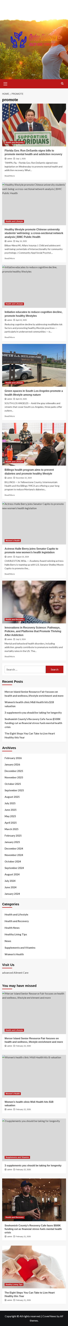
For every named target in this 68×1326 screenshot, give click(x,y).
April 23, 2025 (21, 399)
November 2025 (14, 777)
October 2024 (13, 861)
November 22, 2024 (24, 478)
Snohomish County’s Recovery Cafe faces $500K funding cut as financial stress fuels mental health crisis (33, 723)
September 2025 (14, 790)
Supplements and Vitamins (20, 947)
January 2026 (12, 764)
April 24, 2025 (21, 320)
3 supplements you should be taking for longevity (33, 712)
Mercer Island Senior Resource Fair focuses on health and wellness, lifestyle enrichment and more (34, 693)
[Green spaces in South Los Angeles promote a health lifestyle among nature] (34, 365)
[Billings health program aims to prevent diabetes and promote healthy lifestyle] (34, 444)
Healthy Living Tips (16, 934)
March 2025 (11, 829)
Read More (10, 176)
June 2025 (11, 809)
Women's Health (13, 541)
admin (9, 159)
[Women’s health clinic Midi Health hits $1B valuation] (34, 1076)
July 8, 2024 (21, 639)
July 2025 (10, 803)
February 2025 (13, 835)
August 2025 (12, 796)
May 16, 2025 (21, 241)
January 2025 (12, 842)
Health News (12, 927)
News (8, 940)
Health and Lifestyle (14, 221)
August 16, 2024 (22, 557)
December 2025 (14, 770)
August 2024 (12, 874)
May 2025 (10, 816)
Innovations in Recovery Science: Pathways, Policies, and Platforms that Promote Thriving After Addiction (33, 631)
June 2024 (11, 887)
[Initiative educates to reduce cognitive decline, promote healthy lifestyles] (34, 286)
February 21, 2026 (23, 1236)
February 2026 (13, 757)
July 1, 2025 (21, 159)
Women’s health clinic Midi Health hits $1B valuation (29, 704)
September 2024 (14, 867)
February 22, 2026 (23, 1109)
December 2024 (14, 848)
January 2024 (12, 893)
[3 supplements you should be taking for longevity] (34, 1139)
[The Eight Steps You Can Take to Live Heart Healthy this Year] (34, 1267)
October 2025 (13, 783)
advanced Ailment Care (15, 972)
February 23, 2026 (23, 1046)
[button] (5, 83)
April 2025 (11, 822)
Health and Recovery (15, 142)
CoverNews (49, 1316)
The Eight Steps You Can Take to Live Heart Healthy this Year (30, 735)
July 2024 (10, 880)
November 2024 (14, 854)
